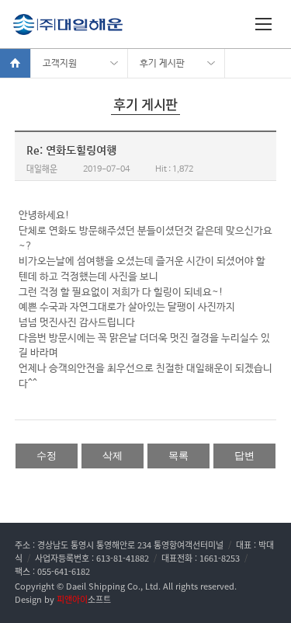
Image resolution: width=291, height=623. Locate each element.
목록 (178, 455)
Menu (265, 26)
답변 (244, 455)
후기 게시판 (162, 63)
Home (15, 63)
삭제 (112, 455)
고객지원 (60, 63)
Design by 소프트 (63, 599)
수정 (46, 455)
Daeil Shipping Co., (104, 586)
